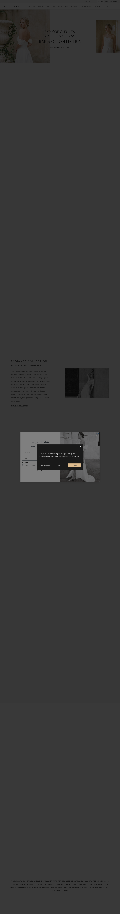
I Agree (74, 465)
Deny (59, 465)
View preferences (45, 465)
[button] (80, 447)
